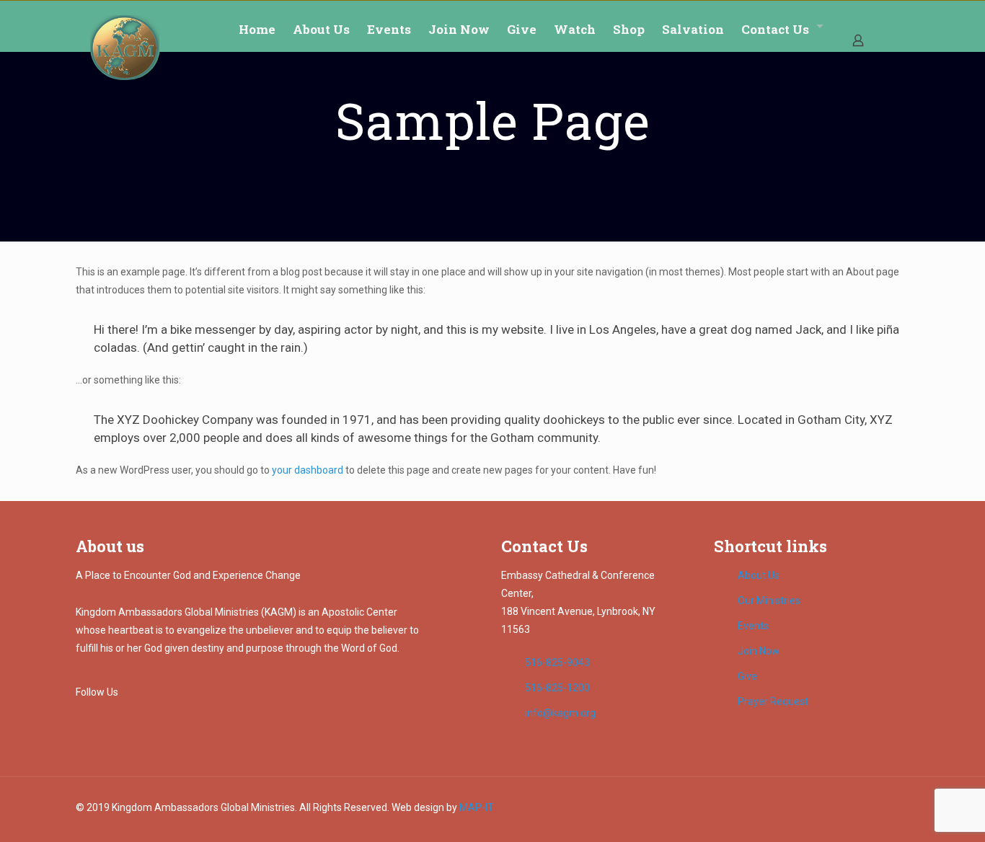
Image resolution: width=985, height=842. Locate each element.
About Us (758, 575)
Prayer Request (773, 701)
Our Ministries (769, 600)
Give (747, 676)
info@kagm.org (560, 713)
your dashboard (307, 470)
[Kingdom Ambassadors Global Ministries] (125, 47)
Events (753, 626)
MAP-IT (476, 807)
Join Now (758, 651)
